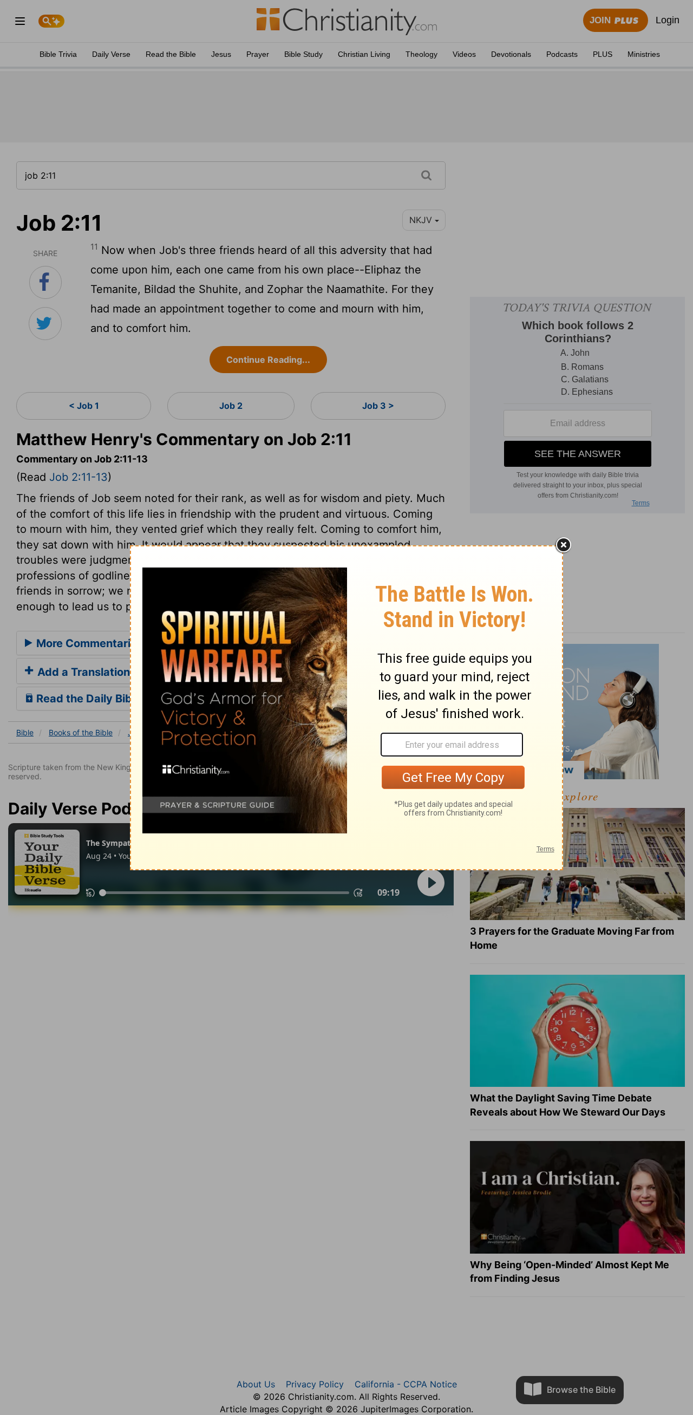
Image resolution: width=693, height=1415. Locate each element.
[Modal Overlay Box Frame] (346, 707)
